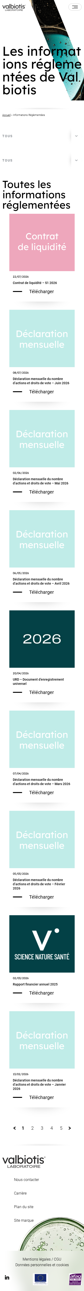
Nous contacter (26, 1180)
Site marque (24, 1220)
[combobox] (42, 136)
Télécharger (41, 291)
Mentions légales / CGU (42, 1259)
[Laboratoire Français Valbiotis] (14, 7)
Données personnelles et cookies (42, 1265)
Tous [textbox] (7, 136)
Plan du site (23, 1207)
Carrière (20, 1193)
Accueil (6, 115)
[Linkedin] (7, 1278)
